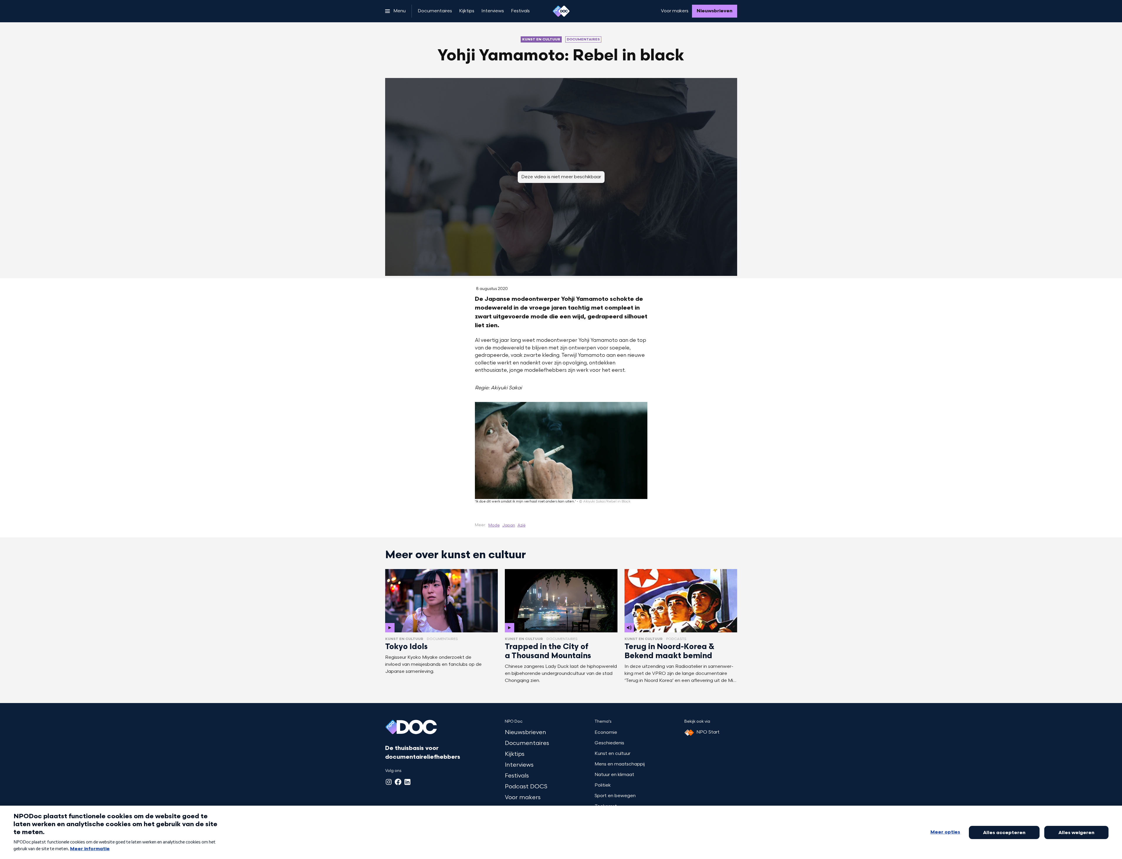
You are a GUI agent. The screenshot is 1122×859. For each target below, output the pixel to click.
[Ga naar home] (561, 11)
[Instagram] (388, 781)
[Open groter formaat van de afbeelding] (561, 450)
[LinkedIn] (407, 781)
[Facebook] (398, 781)
